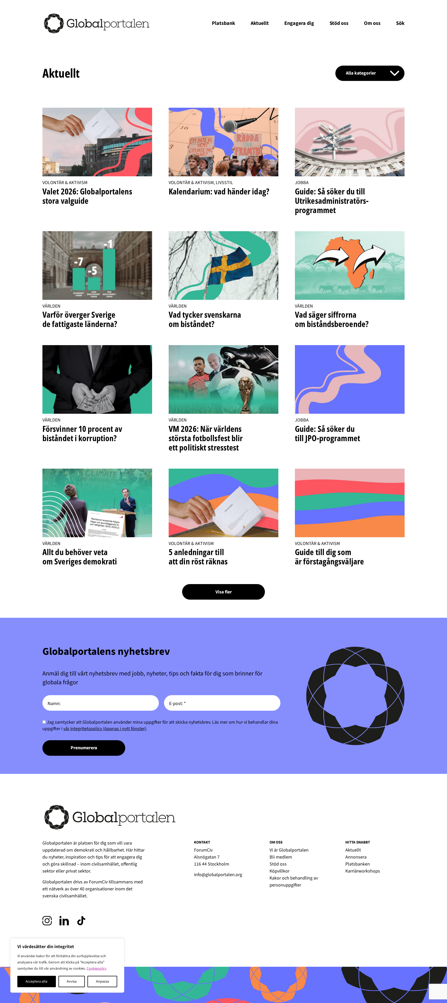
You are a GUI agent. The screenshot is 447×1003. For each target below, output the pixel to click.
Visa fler (223, 592)
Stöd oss (339, 23)
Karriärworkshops (362, 871)
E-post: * (177, 703)
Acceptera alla (36, 981)
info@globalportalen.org (218, 874)
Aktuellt (260, 23)
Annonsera (356, 857)
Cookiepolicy (97, 968)
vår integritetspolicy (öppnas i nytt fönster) (104, 728)
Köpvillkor (279, 871)
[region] (67, 965)
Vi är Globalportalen (289, 850)
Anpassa (102, 981)
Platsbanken (357, 864)
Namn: (54, 703)
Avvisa (72, 981)
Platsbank (223, 23)
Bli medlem (281, 857)
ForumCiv (98, 882)
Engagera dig (299, 23)
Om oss (372, 23)
